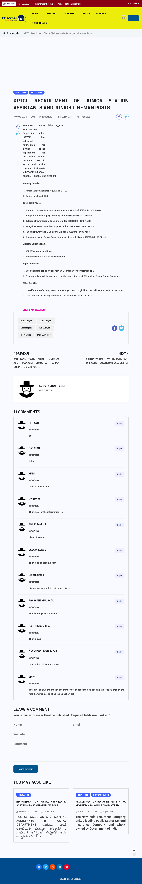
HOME (35, 13)
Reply (119, 423)
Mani (32, 473)
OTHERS (100, 13)
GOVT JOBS (69, 13)
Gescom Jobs (26, 327)
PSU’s (85, 13)
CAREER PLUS (38, 23)
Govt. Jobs (14, 33)
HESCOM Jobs (45, 327)
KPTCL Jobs (26, 334)
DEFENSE (50, 13)
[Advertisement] (71, 58)
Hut (3, 33)
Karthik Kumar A (39, 626)
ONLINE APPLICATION (34, 309)
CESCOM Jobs (46, 320)
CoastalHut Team (28, 811)
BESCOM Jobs (27, 320)
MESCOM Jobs (44, 334)
